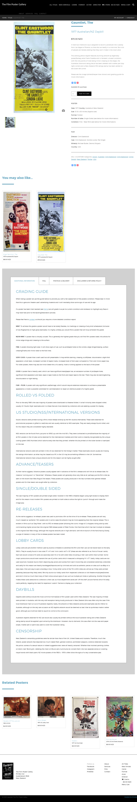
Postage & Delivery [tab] (61, 281)
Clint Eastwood (110, 157)
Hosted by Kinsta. (130, 797)
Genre (74, 5)
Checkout (130, 18)
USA (94, 159)
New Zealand (82, 159)
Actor (89, 5)
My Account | (119, 18)
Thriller (89, 159)
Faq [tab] (44, 281)
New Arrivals (64, 5)
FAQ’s (46, 309)
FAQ (36, 13)
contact (32, 319)
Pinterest (90, 772)
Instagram (90, 769)
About (21, 13)
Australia (101, 157)
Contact (42, 13)
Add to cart (84, 94)
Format (82, 5)
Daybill (73, 159)
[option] (34, 67)
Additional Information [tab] (24, 281)
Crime (131, 157)
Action (94, 157)
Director (97, 5)
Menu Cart (125, 5)
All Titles (53, 5)
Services (29, 13)
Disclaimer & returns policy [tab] (89, 281)
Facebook (90, 766)
